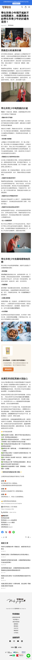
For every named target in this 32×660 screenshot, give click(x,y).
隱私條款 (16, 626)
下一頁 (27, 537)
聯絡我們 (16, 630)
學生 (9, 382)
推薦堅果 (3, 387)
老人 (21, 68)
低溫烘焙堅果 (17, 419)
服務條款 (16, 624)
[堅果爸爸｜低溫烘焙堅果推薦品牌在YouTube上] (18, 642)
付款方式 (16, 628)
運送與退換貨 (16, 621)
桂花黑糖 (14, 317)
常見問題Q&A (16, 619)
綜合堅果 (3, 391)
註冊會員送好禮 (16, 617)
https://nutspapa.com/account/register (11, 503)
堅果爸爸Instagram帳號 (8, 522)
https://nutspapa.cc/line (7, 509)
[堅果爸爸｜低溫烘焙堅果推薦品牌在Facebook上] (10, 642)
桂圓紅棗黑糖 (14, 308)
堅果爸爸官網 (5, 518)
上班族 (3, 142)
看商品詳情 (8, 369)
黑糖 (18, 58)
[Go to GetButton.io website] (28, 658)
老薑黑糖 (25, 292)
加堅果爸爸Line (5, 525)
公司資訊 (16, 632)
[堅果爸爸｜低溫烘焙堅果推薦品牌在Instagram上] (14, 642)
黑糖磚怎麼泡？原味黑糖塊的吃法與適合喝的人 (15, 554)
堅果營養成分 (5, 389)
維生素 (22, 397)
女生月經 (24, 160)
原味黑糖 (3, 274)
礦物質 (27, 397)
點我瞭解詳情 (16, 3)
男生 (3, 149)
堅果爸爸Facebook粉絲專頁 (9, 520)
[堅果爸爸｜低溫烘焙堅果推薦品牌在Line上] (22, 642)
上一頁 (5, 537)
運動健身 (14, 73)
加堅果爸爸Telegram (7, 527)
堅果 (25, 409)
